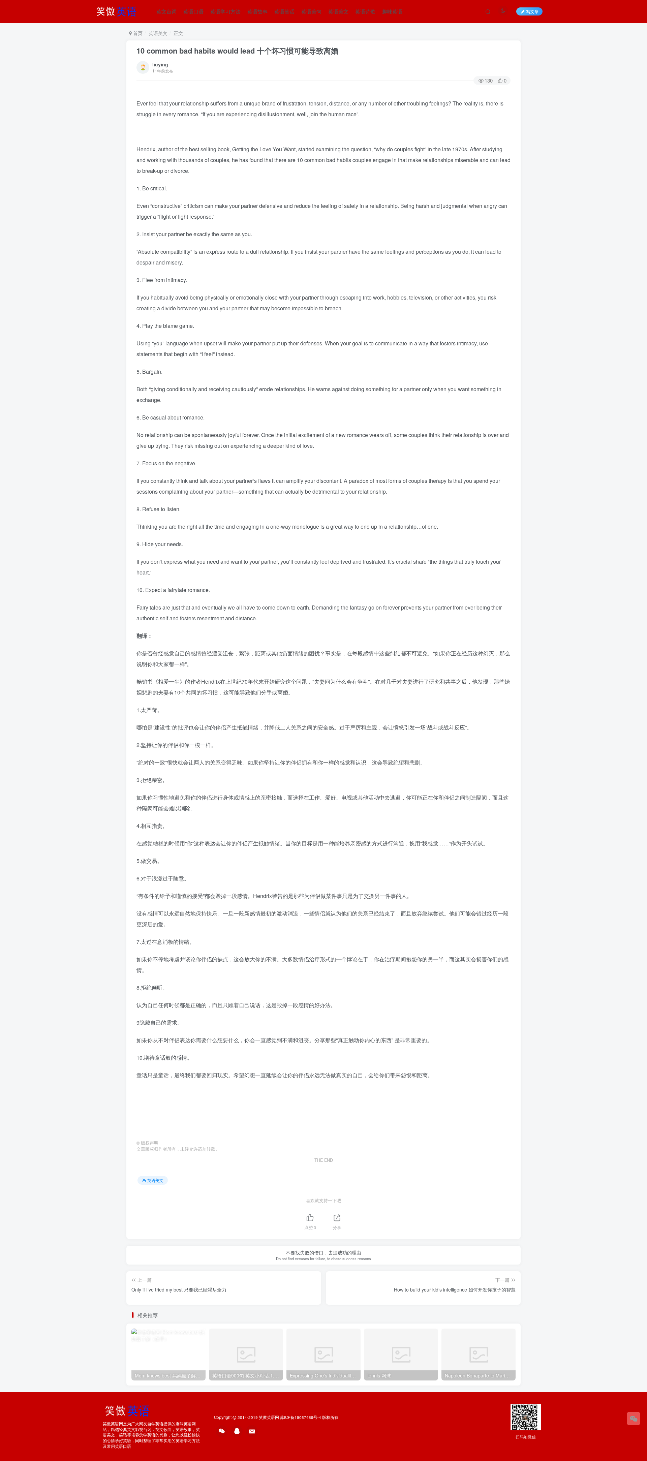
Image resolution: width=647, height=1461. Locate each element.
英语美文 (338, 11)
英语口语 (193, 11)
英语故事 (257, 11)
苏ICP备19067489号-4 (300, 1417)
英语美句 (311, 11)
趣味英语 (392, 11)
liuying (160, 64)
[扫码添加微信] (633, 1418)
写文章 (532, 11)
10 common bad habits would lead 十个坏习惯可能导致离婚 (237, 50)
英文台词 (166, 11)
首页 (137, 33)
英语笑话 (284, 11)
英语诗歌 (365, 11)
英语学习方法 (225, 11)
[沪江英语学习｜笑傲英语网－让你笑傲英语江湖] (118, 10)
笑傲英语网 (269, 1417)
